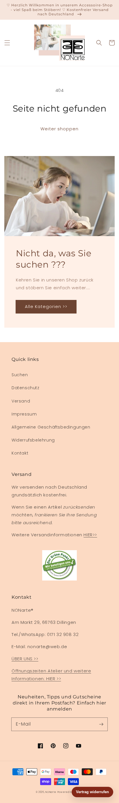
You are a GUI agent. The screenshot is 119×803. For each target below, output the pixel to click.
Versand (21, 401)
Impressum (24, 414)
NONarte (50, 792)
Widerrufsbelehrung (33, 440)
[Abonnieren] (101, 724)
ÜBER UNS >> (25, 659)
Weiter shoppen (59, 129)
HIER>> (90, 535)
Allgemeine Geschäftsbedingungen (51, 427)
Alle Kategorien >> (46, 306)
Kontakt (20, 453)
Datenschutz (26, 388)
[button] (7, 42)
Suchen (20, 375)
